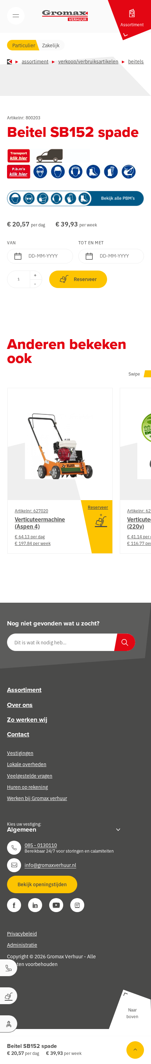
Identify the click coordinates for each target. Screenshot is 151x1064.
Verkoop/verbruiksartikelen (88, 61)
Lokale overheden (26, 764)
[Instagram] (77, 905)
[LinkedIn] (35, 905)
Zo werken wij (27, 719)
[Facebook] (14, 905)
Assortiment (35, 61)
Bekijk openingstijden (42, 884)
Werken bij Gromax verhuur (37, 798)
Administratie (22, 944)
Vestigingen (20, 752)
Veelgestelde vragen (29, 775)
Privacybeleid (22, 933)
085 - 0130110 (41, 844)
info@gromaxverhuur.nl (50, 864)
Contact (18, 734)
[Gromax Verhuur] (65, 15)
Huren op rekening (27, 786)
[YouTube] (56, 905)
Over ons (20, 704)
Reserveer (85, 278)
